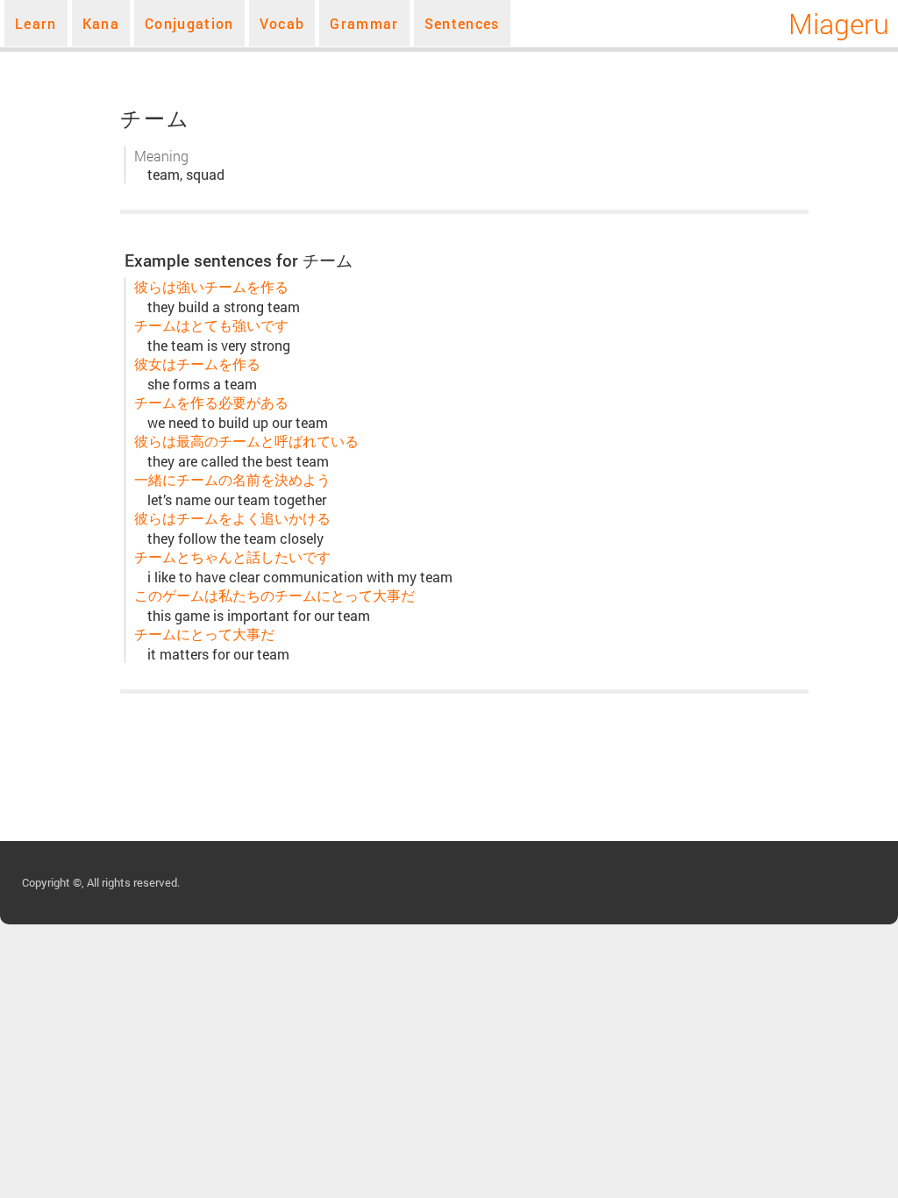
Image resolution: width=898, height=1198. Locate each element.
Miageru (838, 23)
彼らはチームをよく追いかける (232, 518)
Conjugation (189, 23)
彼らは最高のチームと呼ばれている (246, 440)
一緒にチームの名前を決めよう (232, 479)
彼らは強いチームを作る (211, 286)
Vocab (282, 23)
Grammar (364, 23)
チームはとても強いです (211, 325)
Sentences (462, 23)
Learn (36, 23)
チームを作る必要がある (211, 402)
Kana (100, 23)
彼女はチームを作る (197, 363)
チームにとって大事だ (204, 633)
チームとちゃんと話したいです (232, 556)
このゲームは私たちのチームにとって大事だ (274, 595)
